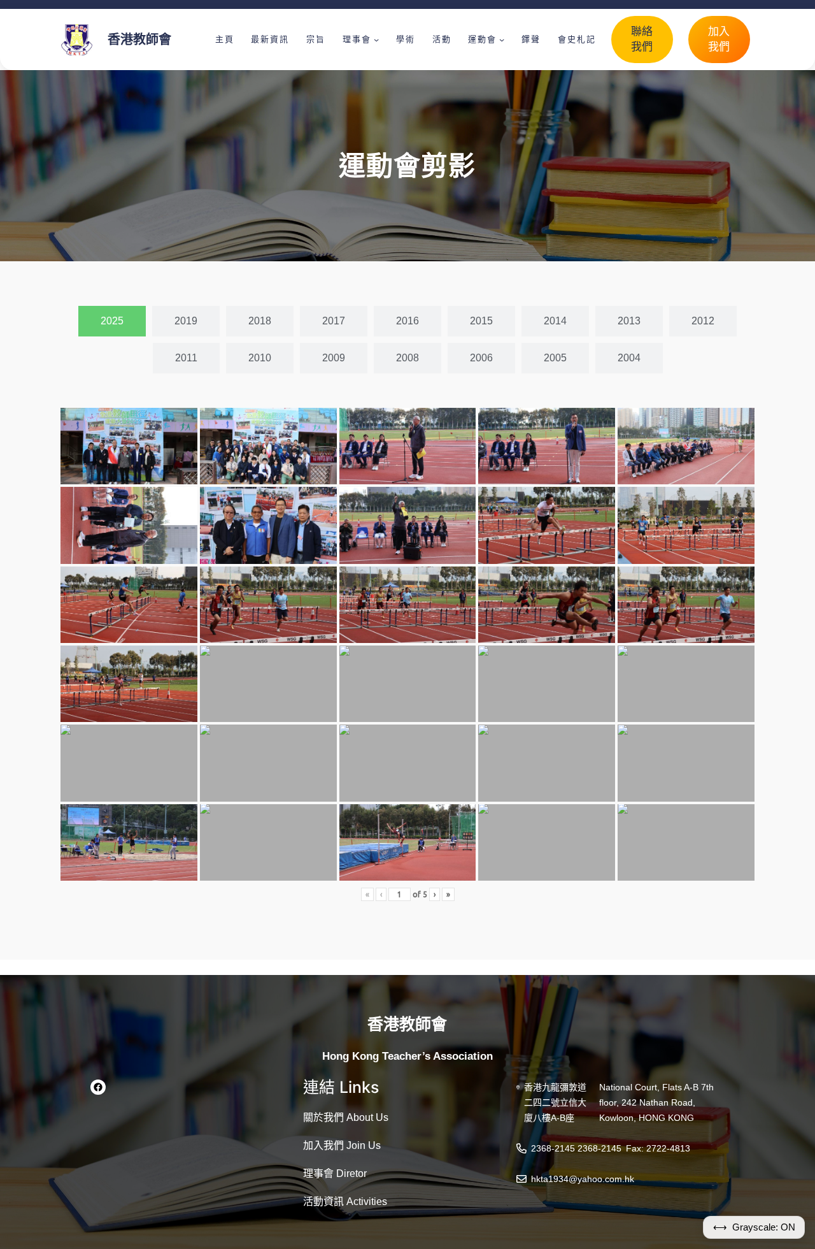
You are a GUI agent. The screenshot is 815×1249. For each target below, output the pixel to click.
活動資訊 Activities (345, 1201)
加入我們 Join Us (342, 1145)
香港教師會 (139, 39)
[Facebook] (98, 1087)
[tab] (112, 321)
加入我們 (719, 39)
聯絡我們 (642, 39)
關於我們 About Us (345, 1117)
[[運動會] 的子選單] (501, 39)
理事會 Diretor (335, 1173)
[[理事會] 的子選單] (376, 39)
